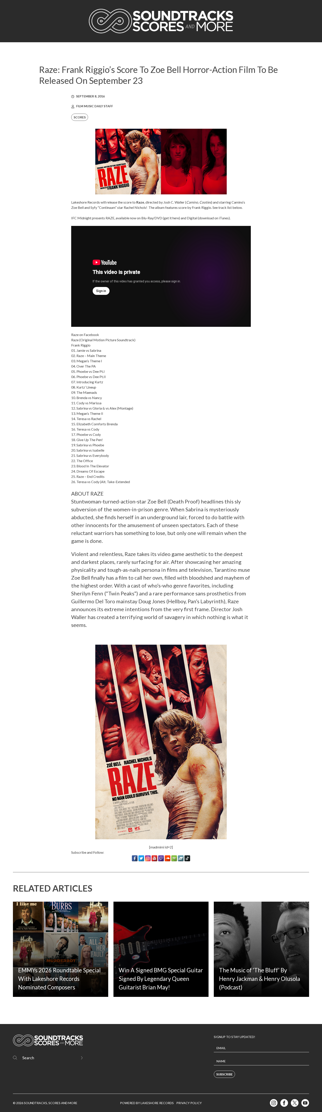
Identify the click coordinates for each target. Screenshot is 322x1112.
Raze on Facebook (85, 335)
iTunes (224, 218)
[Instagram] (148, 858)
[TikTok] (187, 858)
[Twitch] (161, 858)
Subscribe (224, 1074)
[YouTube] (154, 858)
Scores (80, 117)
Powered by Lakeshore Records (147, 1103)
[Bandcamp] (181, 858)
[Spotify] (174, 858)
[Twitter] (141, 858)
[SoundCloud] (168, 858)
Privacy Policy (189, 1103)
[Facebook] (135, 858)
